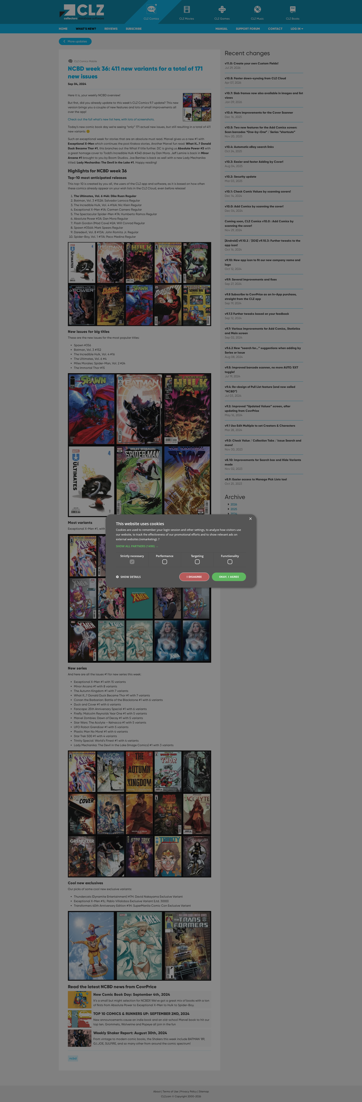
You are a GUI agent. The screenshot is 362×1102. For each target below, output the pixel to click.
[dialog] (181, 551)
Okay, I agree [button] (229, 577)
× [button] (250, 518)
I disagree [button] (194, 577)
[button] (181, 546)
